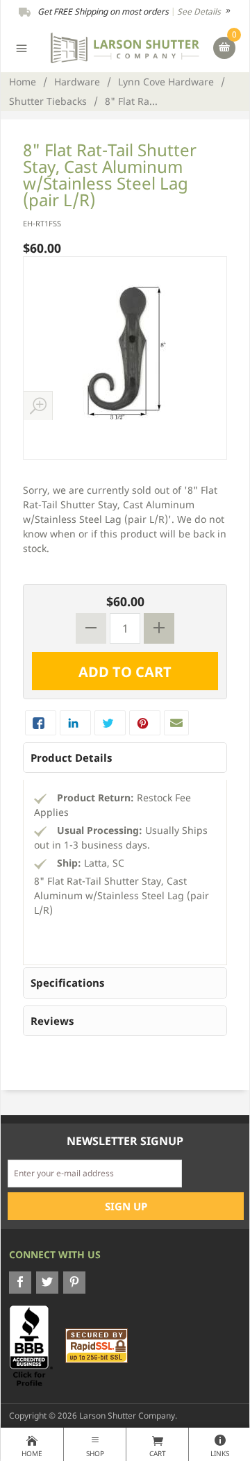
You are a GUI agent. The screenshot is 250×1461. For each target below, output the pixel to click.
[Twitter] (47, 1282)
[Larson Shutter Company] (125, 46)
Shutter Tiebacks (48, 101)
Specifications (67, 983)
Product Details (71, 758)
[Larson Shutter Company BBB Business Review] (36, 1345)
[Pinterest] (74, 1282)
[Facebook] (20, 1282)
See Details (200, 11)
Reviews (52, 1021)
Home (22, 81)
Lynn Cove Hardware (166, 81)
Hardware (77, 81)
